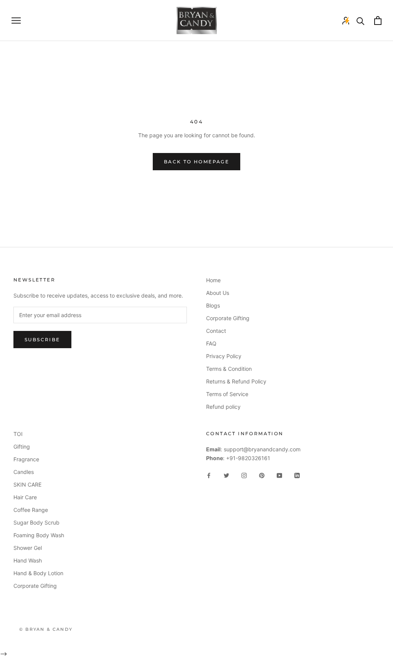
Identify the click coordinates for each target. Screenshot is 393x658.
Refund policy (223, 406)
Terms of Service (227, 394)
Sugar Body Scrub (36, 522)
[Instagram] (244, 474)
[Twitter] (226, 474)
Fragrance (26, 459)
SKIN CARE (27, 484)
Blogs (213, 305)
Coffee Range (30, 510)
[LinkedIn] (297, 474)
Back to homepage (196, 161)
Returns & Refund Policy (236, 381)
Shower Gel (27, 547)
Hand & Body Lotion (38, 573)
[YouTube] (279, 474)
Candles (23, 472)
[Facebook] (208, 474)
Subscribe (42, 339)
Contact (216, 330)
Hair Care (25, 497)
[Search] (361, 20)
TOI (18, 434)
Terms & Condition (229, 368)
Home (213, 280)
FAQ (211, 343)
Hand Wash (27, 560)
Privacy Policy (223, 356)
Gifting (21, 446)
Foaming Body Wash (38, 535)
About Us (217, 293)
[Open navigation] (16, 20)
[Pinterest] (261, 474)
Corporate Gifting (227, 318)
